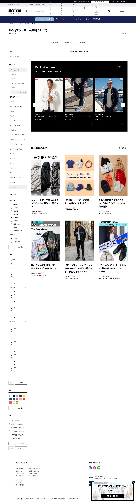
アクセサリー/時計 (17, 23)
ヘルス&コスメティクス (17, 135)
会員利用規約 (29, 499)
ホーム (10, 23)
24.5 (14, 342)
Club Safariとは (20, 482)
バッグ (12, 116)
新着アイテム (16, 224)
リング (13, 79)
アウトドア (13, 158)
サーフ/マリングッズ (16, 149)
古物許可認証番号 (73, 499)
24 (14, 338)
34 (14, 311)
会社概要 (18, 499)
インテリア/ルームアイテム (18, 139)
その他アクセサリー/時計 (18, 92)
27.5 (14, 361)
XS (14, 267)
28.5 (14, 368)
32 (14, 304)
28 (14, 291)
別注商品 (15, 214)
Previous (35, 105)
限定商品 (15, 211)
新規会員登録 (20, 469)
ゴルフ (12, 154)
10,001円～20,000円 (17, 428)
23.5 (14, 335)
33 (14, 308)
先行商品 (15, 207)
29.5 (14, 374)
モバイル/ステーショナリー (18, 144)
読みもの (84, 11)
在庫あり (15, 238)
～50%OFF (68, 42)
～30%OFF (54, 42)
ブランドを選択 (14, 57)
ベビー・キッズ (14, 168)
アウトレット (14, 187)
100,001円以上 (15, 438)
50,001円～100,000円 (17, 435)
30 (14, 298)
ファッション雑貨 (15, 125)
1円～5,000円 (15, 420)
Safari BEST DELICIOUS (17, 177)
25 (14, 345)
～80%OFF (81, 42)
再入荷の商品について (35, 473)
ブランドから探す (61, 11)
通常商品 (15, 204)
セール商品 (16, 217)
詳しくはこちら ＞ (113, 496)
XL (14, 280)
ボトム (12, 111)
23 (14, 332)
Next (123, 105)
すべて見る (118, 67)
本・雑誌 (12, 182)
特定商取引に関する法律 (58, 499)
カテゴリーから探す (50, 11)
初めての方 (19, 480)
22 (14, 325)
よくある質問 (20, 485)
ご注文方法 (19, 471)
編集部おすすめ (17, 230)
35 (14, 314)
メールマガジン (33, 476)
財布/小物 (13, 130)
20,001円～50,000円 (17, 431)
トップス (12, 102)
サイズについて (20, 473)
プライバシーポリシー (43, 499)
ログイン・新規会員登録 (96, 11)
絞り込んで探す (73, 11)
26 (14, 351)
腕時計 (13, 88)
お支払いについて (34, 471)
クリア (11, 247)
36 (14, 317)
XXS (14, 264)
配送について (20, 476)
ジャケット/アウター (16, 106)
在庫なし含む (17, 241)
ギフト (12, 173)
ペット (12, 163)
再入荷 (15, 227)
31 (14, 301)
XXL (14, 283)
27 (14, 358)
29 (14, 295)
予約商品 (15, 220)
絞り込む (20, 247)
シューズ (12, 121)
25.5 (14, 348)
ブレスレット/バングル (18, 83)
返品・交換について (34, 469)
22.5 (14, 329)
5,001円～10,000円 (17, 424)
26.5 (14, 355)
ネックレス (15, 74)
